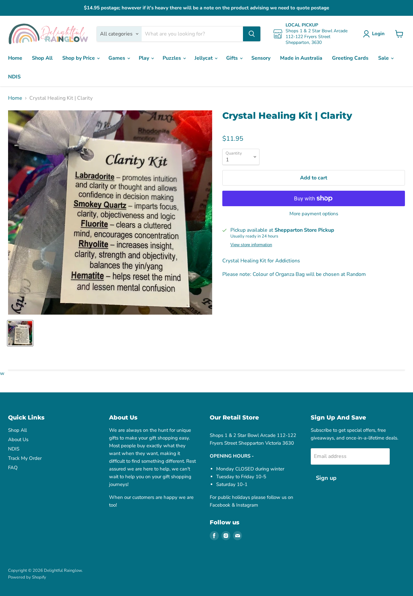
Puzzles (172, 58)
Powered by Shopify (27, 577)
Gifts (232, 58)
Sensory (260, 58)
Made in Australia (301, 58)
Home (15, 58)
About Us (18, 439)
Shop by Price (79, 58)
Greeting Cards (350, 58)
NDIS (14, 76)
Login (378, 33)
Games (117, 58)
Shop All (42, 58)
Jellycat (204, 58)
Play (144, 58)
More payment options (313, 214)
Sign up (326, 478)
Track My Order (25, 458)
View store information (251, 245)
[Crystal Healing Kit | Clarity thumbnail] (20, 333)
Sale (384, 58)
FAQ (13, 467)
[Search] (251, 33)
